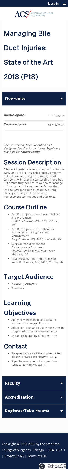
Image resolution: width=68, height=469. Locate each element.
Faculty (12, 383)
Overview (15, 98)
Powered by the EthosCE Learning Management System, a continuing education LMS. (52, 466)
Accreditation (19, 397)
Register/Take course (27, 411)
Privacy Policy (14, 456)
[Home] (34, 13)
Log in (54, 3)
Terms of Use (37, 456)
